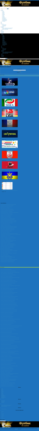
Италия (3, 13)
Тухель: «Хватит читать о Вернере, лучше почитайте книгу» (8, 301)
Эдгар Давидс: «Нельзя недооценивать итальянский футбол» (8, 260)
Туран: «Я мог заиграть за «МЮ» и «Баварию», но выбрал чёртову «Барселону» (10, 337)
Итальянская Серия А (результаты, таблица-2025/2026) (8, 107)
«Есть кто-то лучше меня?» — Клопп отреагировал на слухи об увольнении (9, 305)
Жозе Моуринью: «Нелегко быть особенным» (6, 364)
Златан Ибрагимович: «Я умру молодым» (5, 235)
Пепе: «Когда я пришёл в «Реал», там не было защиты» (7, 313)
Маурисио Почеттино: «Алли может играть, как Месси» (7, 205)
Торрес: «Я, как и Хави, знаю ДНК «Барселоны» (6, 269)
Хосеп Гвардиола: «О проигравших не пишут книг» (7, 241)
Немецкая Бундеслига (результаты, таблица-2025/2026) (8, 117)
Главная (2, 33)
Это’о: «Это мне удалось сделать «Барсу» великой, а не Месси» (8, 383)
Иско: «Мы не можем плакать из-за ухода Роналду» (7, 211)
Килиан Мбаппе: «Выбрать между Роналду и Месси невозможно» (8, 380)
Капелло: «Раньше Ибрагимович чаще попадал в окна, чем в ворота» (9, 227)
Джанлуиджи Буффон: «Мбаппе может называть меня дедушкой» (8, 204)
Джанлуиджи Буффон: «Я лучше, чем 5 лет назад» (6, 213)
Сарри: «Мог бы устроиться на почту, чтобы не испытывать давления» (9, 345)
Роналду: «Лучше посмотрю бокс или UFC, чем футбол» (7, 316)
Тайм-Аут (2, 47)
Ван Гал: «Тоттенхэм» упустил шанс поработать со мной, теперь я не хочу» (9, 333)
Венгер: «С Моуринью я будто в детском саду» (6, 324)
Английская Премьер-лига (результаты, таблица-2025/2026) (9, 86)
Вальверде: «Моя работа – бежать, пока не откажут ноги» (7, 328)
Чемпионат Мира (4, 43)
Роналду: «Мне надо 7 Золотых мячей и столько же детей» (7, 228)
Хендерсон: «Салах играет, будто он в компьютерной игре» (8, 320)
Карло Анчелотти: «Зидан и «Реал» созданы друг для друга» (8, 382)
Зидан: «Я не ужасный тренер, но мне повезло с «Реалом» (7, 289)
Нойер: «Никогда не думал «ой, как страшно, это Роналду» (7, 308)
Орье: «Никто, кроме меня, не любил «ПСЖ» (6, 344)
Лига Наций (3, 21)
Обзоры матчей (4, 25)
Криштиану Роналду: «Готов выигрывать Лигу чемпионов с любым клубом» (9, 373)
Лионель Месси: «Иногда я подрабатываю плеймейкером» (7, 243)
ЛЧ (1, 45)
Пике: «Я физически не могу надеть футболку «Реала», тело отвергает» (9, 309)
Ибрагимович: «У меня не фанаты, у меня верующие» (7, 312)
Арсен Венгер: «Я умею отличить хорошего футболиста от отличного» (9, 226)
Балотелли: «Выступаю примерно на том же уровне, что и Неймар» (8, 221)
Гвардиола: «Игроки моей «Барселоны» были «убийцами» (7, 293)
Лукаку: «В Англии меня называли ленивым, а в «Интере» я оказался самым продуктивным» (11, 325)
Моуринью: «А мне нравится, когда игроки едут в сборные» (8, 300)
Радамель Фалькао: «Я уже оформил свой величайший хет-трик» (8, 240)
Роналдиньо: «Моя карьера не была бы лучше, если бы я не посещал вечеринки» (10, 272)
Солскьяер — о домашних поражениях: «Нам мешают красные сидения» (9, 292)
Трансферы (2, 26)
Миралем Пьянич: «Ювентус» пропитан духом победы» (7, 261)
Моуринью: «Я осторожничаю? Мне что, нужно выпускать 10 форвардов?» (9, 296)
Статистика (2, 31)
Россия (3, 15)
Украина (3, 39)
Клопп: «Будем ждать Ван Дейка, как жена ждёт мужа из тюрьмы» (8, 321)
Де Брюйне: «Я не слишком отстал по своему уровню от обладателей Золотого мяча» (10, 341)
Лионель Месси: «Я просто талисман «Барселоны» (6, 249)
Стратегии (2, 32)
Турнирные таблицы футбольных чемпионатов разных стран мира (9, 190)
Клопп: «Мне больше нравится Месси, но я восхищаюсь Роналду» (8, 336)
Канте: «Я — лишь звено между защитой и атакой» (6, 214)
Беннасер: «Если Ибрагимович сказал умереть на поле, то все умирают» (9, 281)
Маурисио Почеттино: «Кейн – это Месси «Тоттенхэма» (7, 236)
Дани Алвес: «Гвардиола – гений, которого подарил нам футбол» (8, 363)
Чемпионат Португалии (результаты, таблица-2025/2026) (8, 138)
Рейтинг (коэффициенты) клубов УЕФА (7, 28)
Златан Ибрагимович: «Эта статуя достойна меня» (6, 367)
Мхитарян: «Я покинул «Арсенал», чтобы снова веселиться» (8, 340)
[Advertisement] (19, 197)
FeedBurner (21, 72)
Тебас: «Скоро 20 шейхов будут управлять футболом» (7, 273)
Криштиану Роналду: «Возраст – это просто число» (6, 359)
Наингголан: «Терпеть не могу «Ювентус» (5, 242)
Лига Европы (3, 18)
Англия (3, 35)
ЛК (1, 23)
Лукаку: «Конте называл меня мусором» (5, 349)
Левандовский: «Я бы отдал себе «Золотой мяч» (6, 332)
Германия (3, 37)
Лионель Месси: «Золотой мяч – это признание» (6, 356)
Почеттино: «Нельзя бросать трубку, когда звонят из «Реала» (8, 218)
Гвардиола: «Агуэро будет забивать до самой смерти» (7, 368)
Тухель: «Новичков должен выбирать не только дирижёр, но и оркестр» (9, 288)
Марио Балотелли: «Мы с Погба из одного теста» (6, 206)
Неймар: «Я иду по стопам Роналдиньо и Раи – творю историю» (8, 329)
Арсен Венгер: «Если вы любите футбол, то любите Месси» (7, 229)
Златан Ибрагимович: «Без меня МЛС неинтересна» (7, 360)
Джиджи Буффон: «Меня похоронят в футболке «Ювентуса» (8, 219)
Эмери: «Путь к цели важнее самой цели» (5, 251)
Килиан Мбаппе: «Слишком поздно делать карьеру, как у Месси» (8, 348)
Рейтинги (2, 27)
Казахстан (3, 17)
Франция (3, 14)
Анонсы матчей (4, 24)
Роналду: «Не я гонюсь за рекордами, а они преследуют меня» (8, 280)
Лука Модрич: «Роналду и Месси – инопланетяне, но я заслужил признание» (9, 212)
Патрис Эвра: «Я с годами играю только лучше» (6, 256)
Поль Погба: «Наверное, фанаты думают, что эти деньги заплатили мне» (9, 376)
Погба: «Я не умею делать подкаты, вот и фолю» (6, 284)
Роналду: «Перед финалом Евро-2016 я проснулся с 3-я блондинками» (9, 250)
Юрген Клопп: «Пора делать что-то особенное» (6, 258)
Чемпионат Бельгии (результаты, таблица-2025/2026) (8, 169)
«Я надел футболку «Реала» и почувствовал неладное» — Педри (8, 297)
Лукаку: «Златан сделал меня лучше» (5, 381)
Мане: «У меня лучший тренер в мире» (5, 255)
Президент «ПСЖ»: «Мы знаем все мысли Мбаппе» (6, 276)
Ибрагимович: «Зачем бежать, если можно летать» (6, 317)
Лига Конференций (4, 19)
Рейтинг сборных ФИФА (5, 29)
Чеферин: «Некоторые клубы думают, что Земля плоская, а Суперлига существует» (10, 285)
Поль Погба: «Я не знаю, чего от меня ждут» (6, 225)
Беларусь (3, 16)
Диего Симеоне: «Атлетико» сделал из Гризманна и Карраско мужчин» (9, 259)
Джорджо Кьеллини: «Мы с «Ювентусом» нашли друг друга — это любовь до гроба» (10, 234)
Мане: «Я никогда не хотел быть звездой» (5, 375)
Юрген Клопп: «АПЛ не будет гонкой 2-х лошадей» (7, 374)
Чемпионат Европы (4, 20)
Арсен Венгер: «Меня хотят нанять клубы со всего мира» (7, 210)
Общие (3, 11)
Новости (2, 10)
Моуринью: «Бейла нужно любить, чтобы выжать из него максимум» (9, 304)
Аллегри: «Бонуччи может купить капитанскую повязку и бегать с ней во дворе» (10, 277)
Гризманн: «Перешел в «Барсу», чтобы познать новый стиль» (8, 352)
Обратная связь (3, 418)
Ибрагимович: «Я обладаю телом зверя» (5, 248)
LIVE (1, 30)
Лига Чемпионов (4, 41)
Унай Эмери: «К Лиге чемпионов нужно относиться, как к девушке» (8, 220)
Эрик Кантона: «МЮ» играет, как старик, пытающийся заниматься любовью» (10, 353)
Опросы (2, 417)
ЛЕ (1, 22)
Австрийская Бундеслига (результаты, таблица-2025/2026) (9, 159)
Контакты (2, 411)
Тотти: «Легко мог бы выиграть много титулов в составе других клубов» (9, 233)
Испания (3, 12)
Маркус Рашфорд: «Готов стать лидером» (5, 372)
